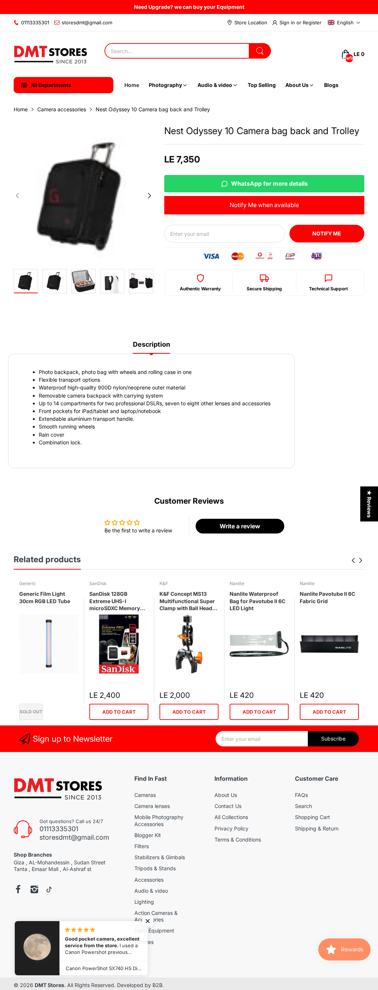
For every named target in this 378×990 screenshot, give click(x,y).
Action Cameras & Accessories (156, 916)
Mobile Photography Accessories (158, 820)
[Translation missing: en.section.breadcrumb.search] (260, 51)
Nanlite (237, 583)
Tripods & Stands (155, 868)
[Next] (17, 195)
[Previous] (149, 195)
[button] (344, 22)
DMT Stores (49, 985)
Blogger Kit (147, 835)
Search (303, 806)
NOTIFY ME (326, 233)
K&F (163, 583)
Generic (27, 583)
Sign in (287, 22)
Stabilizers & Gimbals (159, 857)
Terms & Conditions (237, 839)
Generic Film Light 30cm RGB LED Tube (44, 597)
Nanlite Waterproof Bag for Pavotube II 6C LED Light (257, 601)
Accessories (149, 880)
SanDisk (98, 583)
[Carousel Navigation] (357, 560)
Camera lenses (152, 806)
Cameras (145, 795)
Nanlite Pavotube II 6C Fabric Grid (327, 597)
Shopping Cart (312, 817)
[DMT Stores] (50, 54)
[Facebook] (18, 890)
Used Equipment (154, 930)
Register (312, 22)
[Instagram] (34, 890)
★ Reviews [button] (369, 504)
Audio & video (151, 891)
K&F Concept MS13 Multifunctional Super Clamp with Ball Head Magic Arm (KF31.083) (187, 601)
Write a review (240, 526)
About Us (225, 795)
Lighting (144, 902)
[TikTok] (49, 890)
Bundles (144, 942)
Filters (141, 846)
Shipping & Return (317, 828)
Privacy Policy (231, 828)
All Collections (231, 817)
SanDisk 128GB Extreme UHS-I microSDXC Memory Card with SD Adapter (116, 601)
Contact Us (227, 806)
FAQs (301, 795)
